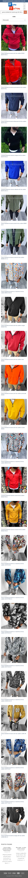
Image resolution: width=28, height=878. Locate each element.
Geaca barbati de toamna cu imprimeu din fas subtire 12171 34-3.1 (12, 666)
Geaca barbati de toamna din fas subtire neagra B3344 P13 (13, 326)
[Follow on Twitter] (24, 6)
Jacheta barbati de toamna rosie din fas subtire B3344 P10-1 (12, 496)
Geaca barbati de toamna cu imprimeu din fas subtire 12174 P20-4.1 (12, 598)
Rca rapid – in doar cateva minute (21, 848)
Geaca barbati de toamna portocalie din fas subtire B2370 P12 (13, 88)
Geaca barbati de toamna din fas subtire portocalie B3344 (13, 394)
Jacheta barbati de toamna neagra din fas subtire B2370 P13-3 (13, 156)
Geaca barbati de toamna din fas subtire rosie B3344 (12, 360)
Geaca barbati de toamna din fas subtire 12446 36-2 (13, 734)
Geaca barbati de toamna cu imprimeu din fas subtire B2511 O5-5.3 (12, 292)
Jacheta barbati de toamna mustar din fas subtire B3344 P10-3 (13, 530)
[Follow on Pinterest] (24, 9)
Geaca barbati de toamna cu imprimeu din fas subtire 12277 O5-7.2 (12, 802)
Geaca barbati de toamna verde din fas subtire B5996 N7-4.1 (12, 258)
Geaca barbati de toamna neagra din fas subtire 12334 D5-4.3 (13, 836)
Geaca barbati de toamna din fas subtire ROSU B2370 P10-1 (12, 54)
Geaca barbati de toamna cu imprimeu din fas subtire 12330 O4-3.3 (12, 700)
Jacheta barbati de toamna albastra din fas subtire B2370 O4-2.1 (13, 190)
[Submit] (25, 12)
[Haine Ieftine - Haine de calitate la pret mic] (14, 6)
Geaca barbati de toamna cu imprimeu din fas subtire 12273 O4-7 (12, 768)
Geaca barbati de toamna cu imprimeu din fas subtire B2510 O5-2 (12, 462)
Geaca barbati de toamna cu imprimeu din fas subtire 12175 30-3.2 (12, 632)
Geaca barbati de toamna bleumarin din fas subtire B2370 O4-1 (13, 122)
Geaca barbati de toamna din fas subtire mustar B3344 (13, 428)
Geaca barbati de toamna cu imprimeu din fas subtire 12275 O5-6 (12, 564)
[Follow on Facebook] (24, 3)
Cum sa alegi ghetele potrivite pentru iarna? (7, 849)
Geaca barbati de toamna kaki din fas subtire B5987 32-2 (14, 224)
